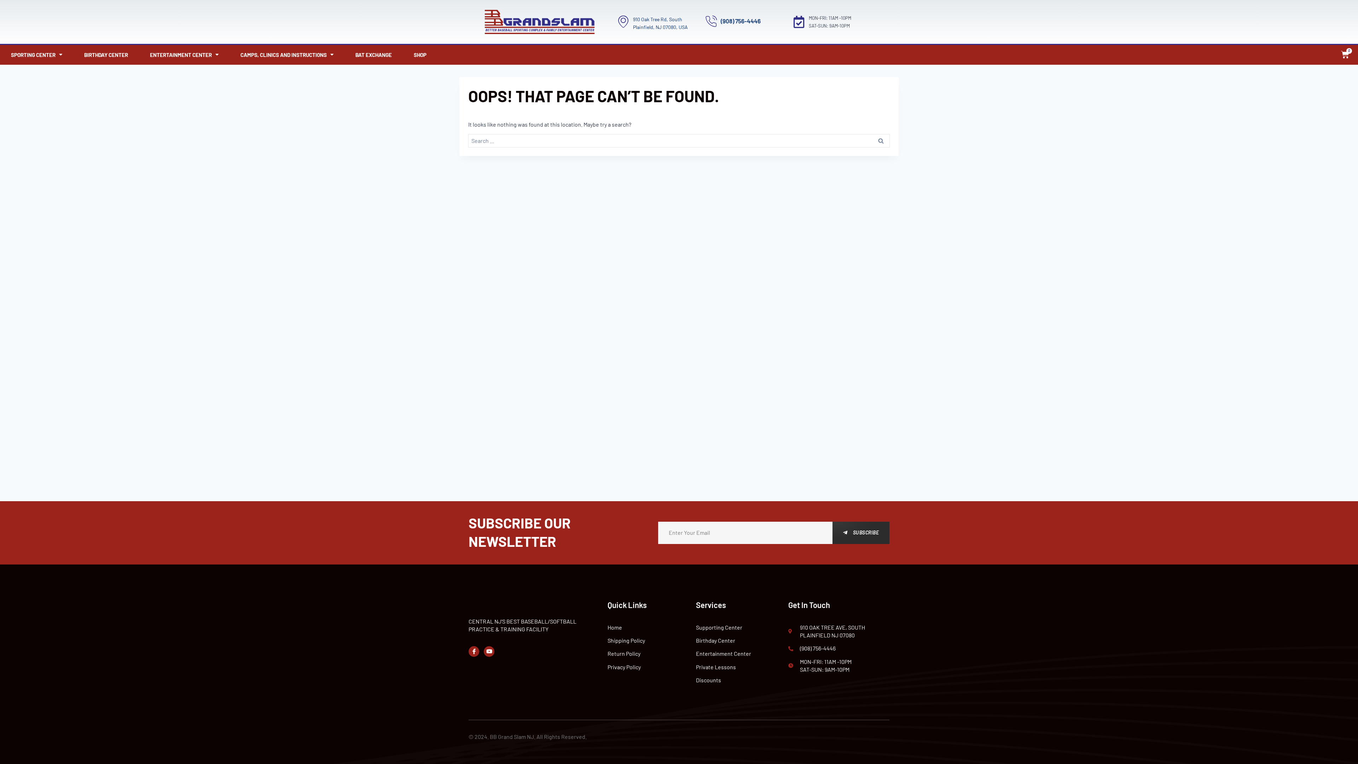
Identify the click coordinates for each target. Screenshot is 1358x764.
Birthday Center (106, 55)
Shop (420, 55)
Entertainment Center (181, 55)
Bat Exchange (373, 55)
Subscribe (866, 532)
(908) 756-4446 (741, 20)
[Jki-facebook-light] (474, 651)
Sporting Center (33, 55)
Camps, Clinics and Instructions (283, 55)
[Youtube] (489, 651)
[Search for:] (679, 141)
